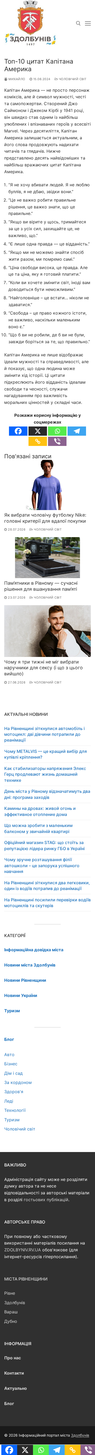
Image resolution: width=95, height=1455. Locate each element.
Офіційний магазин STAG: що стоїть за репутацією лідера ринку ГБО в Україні (44, 845)
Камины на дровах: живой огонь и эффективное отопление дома (40, 811)
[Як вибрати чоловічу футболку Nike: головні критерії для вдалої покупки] (47, 485)
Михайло (16, 79)
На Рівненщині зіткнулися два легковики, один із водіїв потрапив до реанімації (47, 885)
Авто (9, 1054)
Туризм (12, 1119)
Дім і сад (13, 1073)
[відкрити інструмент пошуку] (78, 23)
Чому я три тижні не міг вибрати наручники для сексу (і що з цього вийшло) (43, 668)
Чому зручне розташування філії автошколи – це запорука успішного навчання (41, 865)
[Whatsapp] (57, 431)
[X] (37, 431)
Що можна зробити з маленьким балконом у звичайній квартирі (38, 828)
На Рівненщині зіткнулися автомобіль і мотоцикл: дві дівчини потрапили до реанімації (44, 734)
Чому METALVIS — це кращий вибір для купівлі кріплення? (45, 754)
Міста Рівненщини (26, 1279)
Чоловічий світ (72, 79)
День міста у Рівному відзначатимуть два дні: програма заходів (47, 794)
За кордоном (18, 1082)
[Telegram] (77, 431)
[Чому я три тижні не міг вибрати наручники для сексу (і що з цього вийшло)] (47, 631)
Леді (8, 1101)
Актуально (15, 1388)
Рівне (9, 1293)
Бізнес (10, 1063)
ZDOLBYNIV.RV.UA (22, 1249)
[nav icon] (88, 23)
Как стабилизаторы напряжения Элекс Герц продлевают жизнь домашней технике (45, 774)
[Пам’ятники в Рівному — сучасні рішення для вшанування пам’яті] (47, 557)
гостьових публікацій (46, 1199)
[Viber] (57, 441)
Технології (15, 1110)
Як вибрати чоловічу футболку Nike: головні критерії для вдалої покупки (45, 518)
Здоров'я (13, 1091)
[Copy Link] (37, 441)
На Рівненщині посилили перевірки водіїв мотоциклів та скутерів (47, 902)
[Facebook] (18, 431)
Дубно (10, 1321)
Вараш (11, 1311)
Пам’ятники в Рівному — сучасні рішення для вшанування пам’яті (41, 586)
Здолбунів (14, 1302)
